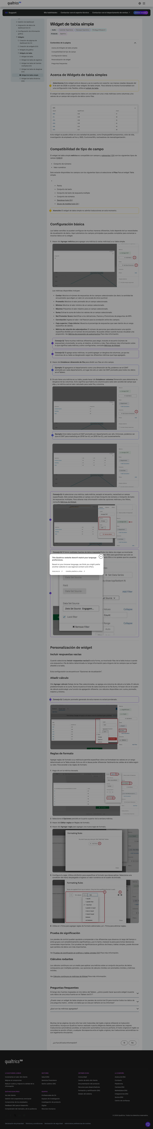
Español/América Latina (74, 571)
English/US (56, 571)
